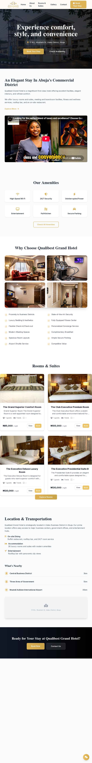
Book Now (35, 646)
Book (38, 426)
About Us (32, 4)
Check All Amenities (46, 224)
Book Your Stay (77, 4)
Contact (63, 4)
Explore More (10, 109)
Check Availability (57, 51)
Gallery (53, 4)
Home (23, 4)
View (30, 426)
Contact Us (56, 646)
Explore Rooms (46, 497)
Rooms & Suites (42, 4)
